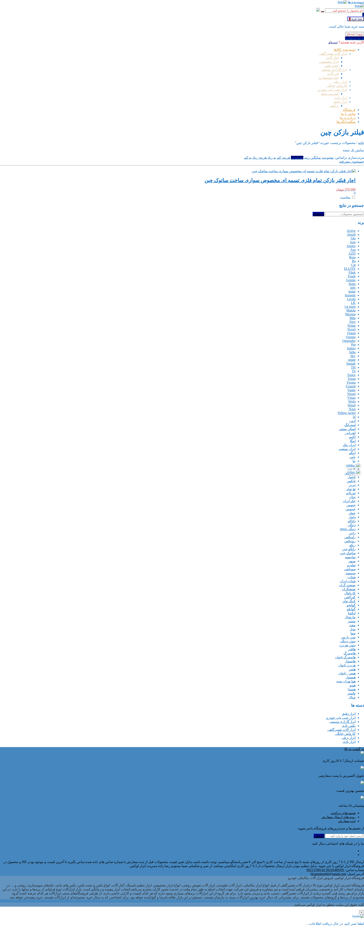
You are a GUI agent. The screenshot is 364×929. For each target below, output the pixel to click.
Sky (353, 356)
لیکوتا (352, 613)
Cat (353, 265)
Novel (351, 329)
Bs (354, 261)
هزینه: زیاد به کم (255, 157)
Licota (351, 299)
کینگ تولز (349, 601)
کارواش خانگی (345, 733)
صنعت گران (347, 585)
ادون (352, 421)
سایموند (350, 557)
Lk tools (350, 306)
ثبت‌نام (333, 42)
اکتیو (352, 437)
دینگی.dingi (348, 529)
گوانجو (351, 605)
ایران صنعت (347, 449)
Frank (352, 276)
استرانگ (350, 425)
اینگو (352, 453)
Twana (351, 382)
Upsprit (351, 386)
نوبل (353, 629)
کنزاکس (350, 597)
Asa (353, 249)
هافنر (352, 649)
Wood (352, 405)
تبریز (352, 485)
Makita (351, 310)
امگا (353, 441)
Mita (352, 318)
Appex (351, 246)
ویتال (352, 697)
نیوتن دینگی (348, 641)
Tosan (352, 378)
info (353, 287)
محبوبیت (328, 157)
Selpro (351, 348)
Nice (352, 322)
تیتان (352, 497)
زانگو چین (349, 549)
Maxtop (350, 314)
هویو (353, 685)
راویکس (350, 537)
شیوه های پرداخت (343, 813)
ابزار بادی (349, 741)
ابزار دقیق (349, 713)
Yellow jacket (346, 413)
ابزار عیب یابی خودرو (341, 717)
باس (352, 457)
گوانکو (351, 609)
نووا (353, 633)
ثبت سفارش (347, 821)
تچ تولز (351, 489)
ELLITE (350, 268)
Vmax (351, 397)
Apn (353, 242)
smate (352, 360)
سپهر (352, 561)
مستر (352, 621)
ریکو (352, 545)
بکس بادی (349, 725)
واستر (351, 693)
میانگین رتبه (312, 157)
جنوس (351, 505)
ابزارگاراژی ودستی (342, 721)
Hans (352, 284)
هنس (352, 669)
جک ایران (349, 501)
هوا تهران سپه (346, 681)
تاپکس (351, 481)
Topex (351, 375)
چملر (352, 513)
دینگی (352, 525)
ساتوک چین (348, 553)
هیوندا (352, 689)
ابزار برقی (348, 737)
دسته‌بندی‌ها (356, 2)
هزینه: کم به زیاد (279, 157)
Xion (352, 409)
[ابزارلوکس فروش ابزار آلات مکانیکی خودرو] (342, 2)
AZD (352, 253)
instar (352, 291)
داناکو (352, 521)
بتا (354, 461)
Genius (351, 280)
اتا (354, 417)
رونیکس (350, 541)
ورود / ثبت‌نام (354, 34)
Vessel (351, 394)
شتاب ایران (348, 581)
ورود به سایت (354, 38)
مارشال (350, 617)
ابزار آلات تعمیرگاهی (341, 729)
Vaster (351, 390)
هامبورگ (350, 653)
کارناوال (350, 593)
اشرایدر (350, 433)
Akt (353, 238)
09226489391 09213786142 (325, 870)
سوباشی (350, 569)
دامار (352, 517)
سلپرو (351, 565)
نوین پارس (348, 637)
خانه (361, 143)
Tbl (353, 367)
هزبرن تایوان (347, 665)
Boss (352, 257)
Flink (352, 272)
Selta (352, 352)
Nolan (351, 325)
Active (351, 231)
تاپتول (352, 477)
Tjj (354, 371)
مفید (352, 625)
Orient (351, 333)
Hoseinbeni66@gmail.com (328, 874)
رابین (352, 533)
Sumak (351, 363)
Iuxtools (350, 295)
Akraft (351, 234)
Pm (353, 344)
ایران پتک (349, 445)
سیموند (351, 573)
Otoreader (349, 341)
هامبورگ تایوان (345, 657)
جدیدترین (297, 157)
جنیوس (350, 509)
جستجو (318, 214)
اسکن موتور (347, 429)
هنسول (351, 677)
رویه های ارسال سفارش (338, 817)
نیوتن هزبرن (347, 645)
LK (353, 303)
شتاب (352, 577)
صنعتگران (349, 589)
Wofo (352, 401)
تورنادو (351, 493)
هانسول (350, 661)
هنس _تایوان (347, 673)
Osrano (351, 337)
